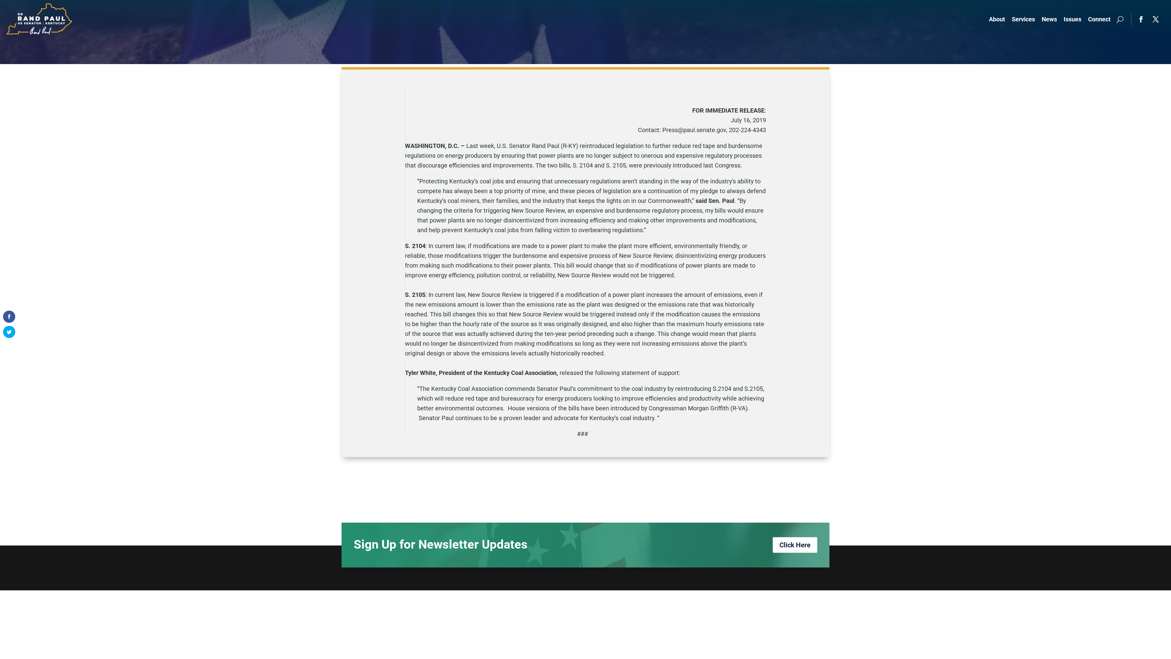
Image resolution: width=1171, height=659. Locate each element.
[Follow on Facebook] (1141, 19)
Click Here (795, 545)
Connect (1099, 19)
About (997, 19)
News (1049, 19)
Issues (1072, 19)
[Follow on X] (1156, 19)
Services (1023, 19)
